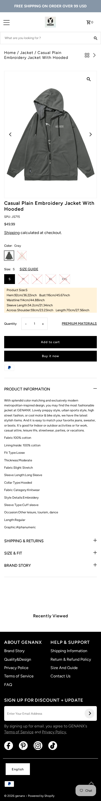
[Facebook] (8, 745)
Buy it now (50, 356)
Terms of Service (19, 676)
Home (10, 52)
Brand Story (17, 565)
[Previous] (10, 134)
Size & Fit (13, 553)
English (18, 769)
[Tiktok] (52, 745)
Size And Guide (64, 667)
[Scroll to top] (91, 784)
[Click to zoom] (88, 79)
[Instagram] (38, 745)
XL (50, 279)
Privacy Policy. (54, 732)
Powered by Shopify (41, 796)
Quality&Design (17, 659)
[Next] (90, 134)
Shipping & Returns (24, 541)
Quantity (10, 323)
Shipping (12, 232)
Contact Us (60, 676)
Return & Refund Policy (70, 659)
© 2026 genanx (15, 796)
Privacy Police (16, 667)
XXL (64, 279)
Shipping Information (68, 650)
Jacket (26, 52)
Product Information (27, 389)
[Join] (89, 713)
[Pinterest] (23, 745)
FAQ (8, 684)
